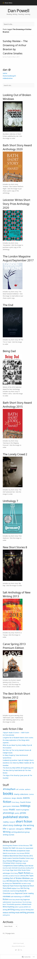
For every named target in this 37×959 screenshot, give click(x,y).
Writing (7, 831)
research (12, 822)
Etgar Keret (14, 870)
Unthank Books (26, 904)
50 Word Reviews (23, 845)
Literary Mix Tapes (26, 876)
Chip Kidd (25, 861)
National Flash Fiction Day (12, 886)
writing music (14, 912)
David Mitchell (28, 866)
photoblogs (8, 812)
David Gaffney (18, 866)
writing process (27, 912)
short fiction (24, 821)
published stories (15, 817)
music (12, 809)
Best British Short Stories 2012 (21, 856)
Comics (31, 794)
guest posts (7, 806)
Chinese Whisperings (14, 861)
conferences (7, 798)
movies (5, 810)
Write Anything (8, 907)
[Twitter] (16, 950)
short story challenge (12, 825)
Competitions (8, 866)
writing (11, 909)
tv (7, 829)
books (8, 793)
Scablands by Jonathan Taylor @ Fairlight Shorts (18, 760)
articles (21, 789)
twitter (5, 73)
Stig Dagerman (25, 899)
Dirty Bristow (21, 868)
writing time (6, 915)
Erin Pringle (6, 870)
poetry (17, 813)
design (14, 798)
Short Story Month (14, 899)
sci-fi (22, 896)
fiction (7, 802)
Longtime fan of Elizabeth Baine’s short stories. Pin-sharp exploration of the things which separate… (18, 740)
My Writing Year (7, 883)
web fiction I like (13, 729)
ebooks (19, 798)
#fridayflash (9, 789)
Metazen (12, 881)
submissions (7, 902)
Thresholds (10, 904)
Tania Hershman (17, 902)
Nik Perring (25, 888)
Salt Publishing (16, 896)
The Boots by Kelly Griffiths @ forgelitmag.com (18, 768)
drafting (28, 868)
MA (8, 881)
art (17, 789)
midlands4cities (8, 78)
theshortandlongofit (9, 76)
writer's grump (19, 907)
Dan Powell (18, 10)
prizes (23, 812)
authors (27, 789)
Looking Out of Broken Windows (16, 878)
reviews (6, 896)
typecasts (12, 829)
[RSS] (21, 950)
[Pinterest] (19, 950)
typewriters (17, 904)
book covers (7, 858)
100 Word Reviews (9, 851)
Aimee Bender (11, 853)
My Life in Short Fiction (25, 881)
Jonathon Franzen (14, 876)
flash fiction (24, 872)
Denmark (15, 868)
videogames (20, 829)
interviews (15, 806)
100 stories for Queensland (24, 848)
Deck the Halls (7, 868)
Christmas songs (20, 863)
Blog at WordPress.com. (18, 946)
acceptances (21, 851)
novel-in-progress (22, 810)
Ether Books (22, 870)
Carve (27, 858)
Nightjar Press (16, 888)
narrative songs (26, 883)
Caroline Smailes (18, 858)
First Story (15, 802)
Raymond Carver (21, 893)
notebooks (6, 891)
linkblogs (25, 805)
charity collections (21, 794)
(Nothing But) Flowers (10, 845)
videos (28, 828)
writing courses (8, 835)
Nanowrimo (16, 883)
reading (5, 822)
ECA (32, 868)
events (26, 797)
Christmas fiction (9, 863)
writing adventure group (20, 832)
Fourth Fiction (25, 802)
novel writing (14, 891)
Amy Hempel (20, 853)
